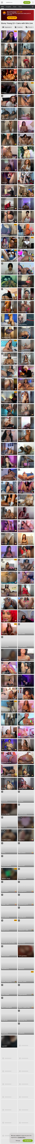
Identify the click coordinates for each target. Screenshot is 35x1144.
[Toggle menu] (2, 2)
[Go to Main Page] (11, 2)
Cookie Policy (21, 1137)
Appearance (8, 27)
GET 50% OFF (12, 17)
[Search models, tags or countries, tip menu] (32, 7)
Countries (19, 27)
